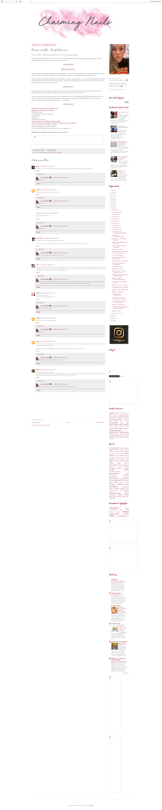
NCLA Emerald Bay (117, 255)
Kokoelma (119, 466)
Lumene (112, 428)
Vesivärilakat (112, 495)
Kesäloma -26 (122, 170)
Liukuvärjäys (113, 477)
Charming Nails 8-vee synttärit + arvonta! (123, 158)
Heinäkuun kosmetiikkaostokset (123, 127)
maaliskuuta (115, 229)
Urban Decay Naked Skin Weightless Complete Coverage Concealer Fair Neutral (53, 123)
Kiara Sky (112, 466)
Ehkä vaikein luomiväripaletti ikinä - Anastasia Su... (120, 252)
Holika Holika (126, 419)
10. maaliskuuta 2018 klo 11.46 (47, 264)
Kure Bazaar (125, 468)
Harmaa (126, 463)
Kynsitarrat (114, 473)
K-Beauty (126, 424)
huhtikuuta (115, 227)
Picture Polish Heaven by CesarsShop (118, 263)
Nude (111, 482)
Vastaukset (41, 174)
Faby (127, 460)
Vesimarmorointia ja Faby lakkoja (119, 239)
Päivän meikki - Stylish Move (120, 260)
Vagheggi (126, 493)
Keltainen (126, 465)
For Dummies (118, 461)
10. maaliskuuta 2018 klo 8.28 (60, 177)
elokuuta (114, 218)
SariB (37, 166)
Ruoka (116, 516)
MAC (116, 428)
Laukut (118, 512)
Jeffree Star (118, 424)
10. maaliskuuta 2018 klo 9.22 (60, 226)
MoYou (126, 478)
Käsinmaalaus (112, 475)
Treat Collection (124, 490)
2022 (112, 199)
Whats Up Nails (121, 496)
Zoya (127, 496)
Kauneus (44, 152)
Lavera (111, 426)
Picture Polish (116, 484)
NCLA (123, 480)
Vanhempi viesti (100, 422)
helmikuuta (115, 311)
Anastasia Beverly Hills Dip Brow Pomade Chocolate (46, 121)
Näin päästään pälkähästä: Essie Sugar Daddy (122, 143)
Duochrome (125, 458)
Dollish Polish (118, 458)
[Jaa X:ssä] (51, 150)
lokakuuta (115, 214)
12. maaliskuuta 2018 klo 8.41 (49, 318)
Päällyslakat (125, 486)
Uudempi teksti (36, 422)
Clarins (115, 416)
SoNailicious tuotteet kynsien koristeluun (119, 242)
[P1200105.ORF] (68, 69)
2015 (112, 320)
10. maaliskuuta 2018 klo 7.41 (48, 189)
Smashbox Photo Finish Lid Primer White (43, 110)
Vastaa (38, 171)
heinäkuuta (115, 221)
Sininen (116, 488)
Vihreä (120, 495)
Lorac (127, 426)
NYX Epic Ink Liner (37, 112)
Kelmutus (120, 465)
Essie (111, 460)
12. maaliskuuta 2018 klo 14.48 (60, 357)
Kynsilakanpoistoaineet (114, 471)
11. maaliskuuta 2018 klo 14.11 (48, 293)
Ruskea (111, 488)
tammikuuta (116, 313)
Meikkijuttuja (115, 430)
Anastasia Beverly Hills (116, 412)
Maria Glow (114, 579)
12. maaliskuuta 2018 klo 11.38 (47, 341)
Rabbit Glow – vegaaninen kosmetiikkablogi (118, 659)
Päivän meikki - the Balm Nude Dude (119, 246)
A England (112, 448)
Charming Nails (44, 177)
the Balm (111, 438)
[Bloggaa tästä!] (50, 150)
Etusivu (68, 422)
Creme (121, 455)
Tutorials (126, 491)
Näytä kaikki (126, 673)
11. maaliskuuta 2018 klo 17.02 (60, 306)
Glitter (111, 463)
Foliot (110, 461)
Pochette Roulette (116, 593)
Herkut (127, 508)
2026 (112, 190)
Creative (116, 455)
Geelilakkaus (126, 461)
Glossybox (126, 417)
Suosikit (122, 516)
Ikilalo (121, 423)
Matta (118, 478)
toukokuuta (115, 225)
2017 (112, 316)
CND (110, 451)
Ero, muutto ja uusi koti (123, 112)
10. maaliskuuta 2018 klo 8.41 (50, 213)
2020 (112, 203)
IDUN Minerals (124, 421)
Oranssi (121, 482)
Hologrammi (113, 465)
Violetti (126, 495)
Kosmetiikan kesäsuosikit (122, 643)
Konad (126, 466)
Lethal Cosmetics (119, 426)
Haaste (119, 463)
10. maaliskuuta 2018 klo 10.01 (50, 238)
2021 (112, 201)
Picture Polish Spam (117, 249)
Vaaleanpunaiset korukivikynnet (117, 294)
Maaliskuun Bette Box (118, 291)
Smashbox (59, 152)
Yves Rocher (124, 437)
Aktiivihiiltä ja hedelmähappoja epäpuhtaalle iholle (120, 307)
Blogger (91, 805)
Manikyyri (126, 477)
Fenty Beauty (118, 417)
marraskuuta (116, 212)
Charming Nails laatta (118, 451)
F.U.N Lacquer (120, 460)
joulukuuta (115, 210)
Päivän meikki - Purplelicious (120, 289)
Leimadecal (126, 475)
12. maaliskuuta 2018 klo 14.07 (48, 369)
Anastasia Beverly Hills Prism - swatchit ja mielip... (120, 275)
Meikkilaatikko (124, 432)
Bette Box (113, 414)
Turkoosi (111, 491)
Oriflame (122, 434)
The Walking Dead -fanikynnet (120, 287)
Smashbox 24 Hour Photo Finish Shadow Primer (45, 108)
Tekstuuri (116, 490)
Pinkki (127, 484)
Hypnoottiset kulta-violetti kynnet (119, 282)
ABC (118, 448)
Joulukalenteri (113, 509)
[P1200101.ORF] (68, 104)
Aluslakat (122, 448)
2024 (112, 194)
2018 (112, 208)
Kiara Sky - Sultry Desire (118, 304)
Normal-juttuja (115, 594)
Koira (127, 509)
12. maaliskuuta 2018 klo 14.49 (60, 384)
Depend (127, 455)
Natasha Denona (114, 434)
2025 (112, 192)
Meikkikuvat (53, 152)
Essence (123, 416)
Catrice (111, 416)
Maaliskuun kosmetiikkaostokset (118, 235)
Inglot (127, 423)
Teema (111, 490)
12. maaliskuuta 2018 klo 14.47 (60, 329)
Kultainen (118, 468)
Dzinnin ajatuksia (116, 605)
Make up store (124, 428)
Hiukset (119, 419)
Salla (37, 341)
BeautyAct (126, 412)
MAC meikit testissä (117, 266)
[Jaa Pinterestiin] (55, 150)
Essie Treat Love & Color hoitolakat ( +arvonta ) (118, 298)
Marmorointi (112, 478)
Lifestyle (125, 511)
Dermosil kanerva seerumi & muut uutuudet (119, 301)
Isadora (111, 424)
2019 (112, 205)
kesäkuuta (115, 223)
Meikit (48, 152)
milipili (38, 293)
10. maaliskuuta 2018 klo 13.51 (60, 252)
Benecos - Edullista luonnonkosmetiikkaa (118, 278)
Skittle (123, 488)
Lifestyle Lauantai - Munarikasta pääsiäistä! (119, 232)
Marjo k (38, 189)
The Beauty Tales (115, 623)
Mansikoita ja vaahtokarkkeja (119, 641)
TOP (127, 488)
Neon (127, 480)
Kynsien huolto (119, 470)
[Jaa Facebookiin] (53, 150)
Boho (119, 414)
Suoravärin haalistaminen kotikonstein (119, 258)
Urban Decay (114, 437)
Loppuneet (114, 514)
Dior (118, 416)
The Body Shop (119, 435)
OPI (115, 482)
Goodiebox (113, 419)
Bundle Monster (124, 449)
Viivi (37, 264)
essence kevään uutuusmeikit (120, 285)
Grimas (39, 152)
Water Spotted (113, 496)
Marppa (38, 318)
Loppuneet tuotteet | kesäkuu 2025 (123, 626)
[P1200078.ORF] (68, 64)
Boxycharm (125, 414)
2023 (112, 197)
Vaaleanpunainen (115, 493)
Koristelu (112, 468)
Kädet (127, 473)
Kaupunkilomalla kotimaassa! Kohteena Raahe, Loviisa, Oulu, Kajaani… (119, 663)
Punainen (113, 486)
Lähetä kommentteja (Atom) (42, 425)
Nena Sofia (39, 238)
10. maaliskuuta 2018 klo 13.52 (60, 279)
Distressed (111, 458)
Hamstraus (114, 508)
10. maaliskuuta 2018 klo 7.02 (47, 166)
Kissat (121, 509)
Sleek (127, 434)
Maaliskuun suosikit (117, 268)
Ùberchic (112, 498)
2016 (112, 318)
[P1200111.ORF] (68, 86)
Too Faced (126, 435)
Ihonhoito (113, 423)
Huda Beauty (113, 421)
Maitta (38, 369)
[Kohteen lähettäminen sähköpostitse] (48, 150)
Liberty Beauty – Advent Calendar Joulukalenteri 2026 (119, 581)
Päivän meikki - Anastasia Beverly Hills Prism (119, 271)
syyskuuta (115, 216)
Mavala (122, 478)
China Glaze (119, 453)
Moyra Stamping (115, 480)
